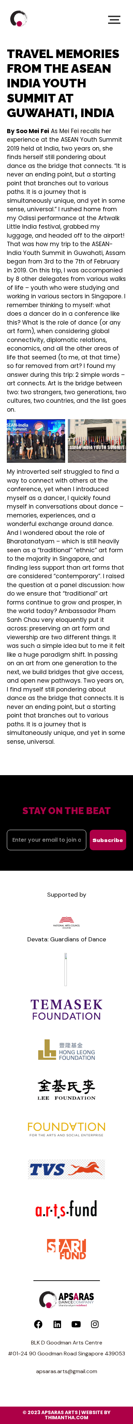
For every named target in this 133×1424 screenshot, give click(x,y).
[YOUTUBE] (76, 1324)
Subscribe (107, 840)
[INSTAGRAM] (94, 1324)
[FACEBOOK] (38, 1324)
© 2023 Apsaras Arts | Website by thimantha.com (66, 1415)
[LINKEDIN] (57, 1324)
